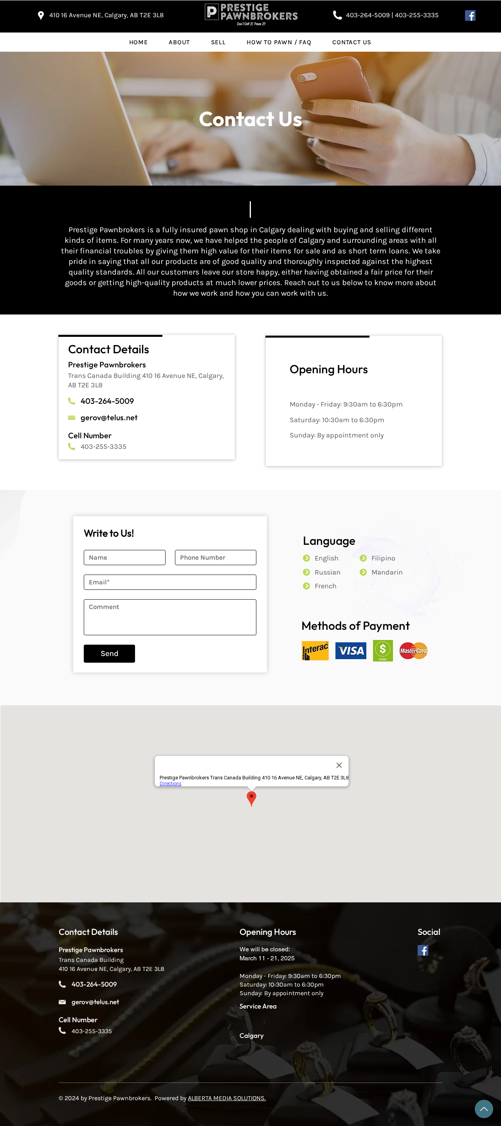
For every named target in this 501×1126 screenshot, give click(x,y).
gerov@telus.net (109, 417)
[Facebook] (470, 15)
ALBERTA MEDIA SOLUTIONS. (227, 1098)
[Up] (484, 1109)
